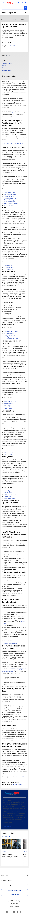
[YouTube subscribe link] (7, 912)
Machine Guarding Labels (11, 200)
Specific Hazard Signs (10, 194)
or (10, 76)
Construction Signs (9, 403)
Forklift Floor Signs (9, 205)
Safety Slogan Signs (9, 192)
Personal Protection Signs (11, 331)
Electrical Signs (8, 454)
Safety (4, 65)
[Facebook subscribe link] (14, 912)
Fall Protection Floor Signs (11, 338)
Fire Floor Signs (8, 269)
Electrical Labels (8, 452)
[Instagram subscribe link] (20, 912)
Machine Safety (6, 70)
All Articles (13, 18)
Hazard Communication (9, 68)
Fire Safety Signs (8, 265)
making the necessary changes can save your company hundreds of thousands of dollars (14, 669)
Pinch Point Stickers (9, 201)
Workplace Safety (7, 63)
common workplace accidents (13, 113)
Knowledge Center (10, 13)
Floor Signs (7, 337)
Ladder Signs (7, 405)
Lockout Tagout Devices (10, 643)
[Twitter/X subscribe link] (11, 912)
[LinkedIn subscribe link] (17, 912)
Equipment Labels (9, 196)
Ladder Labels (8, 407)
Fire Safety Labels (9, 267)
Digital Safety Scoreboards (11, 203)
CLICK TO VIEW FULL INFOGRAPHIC (12, 143)
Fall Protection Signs (9, 333)
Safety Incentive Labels (10, 335)
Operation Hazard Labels (10, 198)
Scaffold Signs (8, 408)
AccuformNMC (12, 46)
